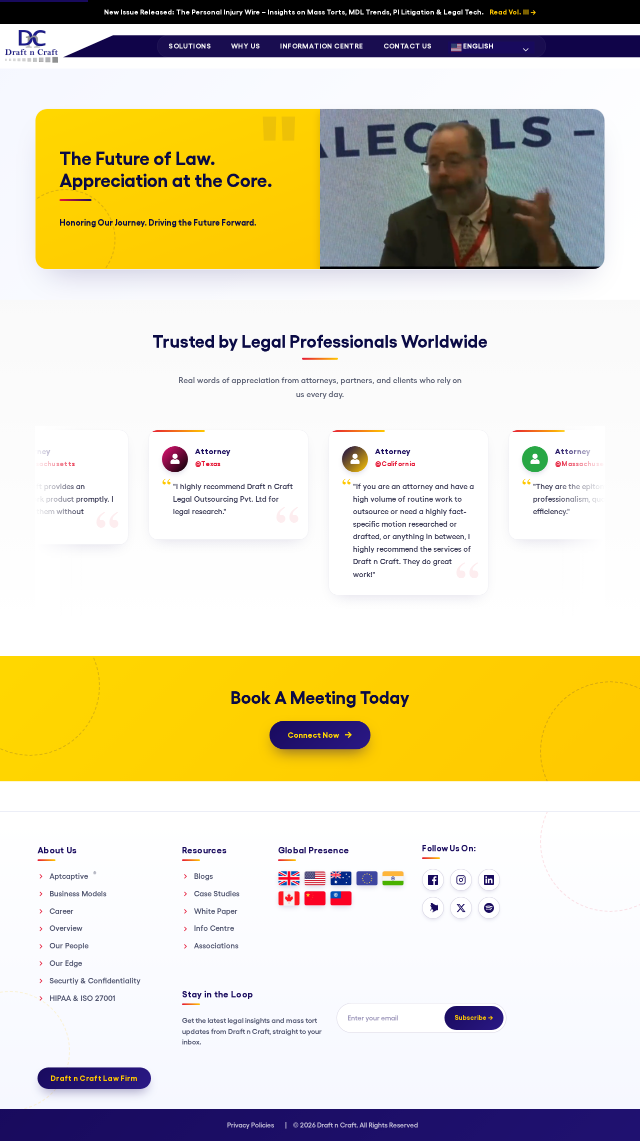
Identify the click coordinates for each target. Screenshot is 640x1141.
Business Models (78, 893)
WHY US (245, 46)
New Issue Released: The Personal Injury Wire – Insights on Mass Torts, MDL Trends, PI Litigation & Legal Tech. (320, 12)
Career (62, 911)
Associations (216, 945)
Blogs (203, 876)
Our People (69, 945)
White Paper (216, 911)
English (478, 46)
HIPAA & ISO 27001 (83, 998)
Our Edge (66, 963)
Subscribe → (474, 1017)
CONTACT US (408, 46)
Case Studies (217, 893)
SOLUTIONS (189, 46)
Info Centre (214, 928)
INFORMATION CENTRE (321, 46)
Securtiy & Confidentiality (95, 980)
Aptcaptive (73, 876)
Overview (66, 928)
